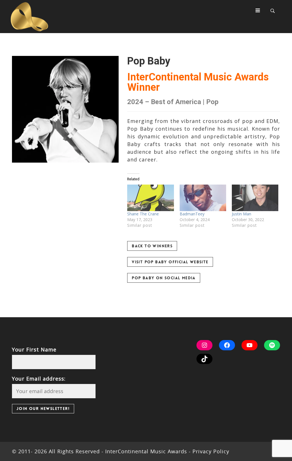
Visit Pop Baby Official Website (170, 261)
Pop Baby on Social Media (164, 277)
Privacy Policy (210, 451)
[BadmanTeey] (203, 198)
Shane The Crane (143, 214)
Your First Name (34, 349)
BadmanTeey (192, 214)
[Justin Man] (255, 198)
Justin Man (241, 214)
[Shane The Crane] (150, 198)
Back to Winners (152, 245)
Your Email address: (39, 378)
